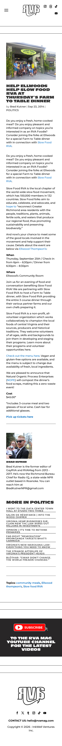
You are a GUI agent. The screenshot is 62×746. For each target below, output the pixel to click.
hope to (11, 206)
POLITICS (12, 110)
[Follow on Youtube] (56, 13)
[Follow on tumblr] (28, 713)
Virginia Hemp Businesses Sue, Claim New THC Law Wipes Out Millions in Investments (27, 523)
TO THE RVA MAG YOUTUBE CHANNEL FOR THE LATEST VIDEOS (31, 644)
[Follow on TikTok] (56, 6)
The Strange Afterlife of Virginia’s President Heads (25, 552)
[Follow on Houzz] (50, 6)
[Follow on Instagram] (45, 6)
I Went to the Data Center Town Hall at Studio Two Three (29, 509)
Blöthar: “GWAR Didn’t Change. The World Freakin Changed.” (28, 558)
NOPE (11, 380)
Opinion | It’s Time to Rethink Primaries (26, 530)
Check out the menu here (23, 355)
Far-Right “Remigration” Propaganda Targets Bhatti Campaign (26, 538)
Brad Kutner (18, 106)
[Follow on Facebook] (17, 713)
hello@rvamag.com (40, 720)
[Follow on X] (22, 713)
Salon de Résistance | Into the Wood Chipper (28, 515)
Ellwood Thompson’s (32, 248)
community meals (28, 582)
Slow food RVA (33, 586)
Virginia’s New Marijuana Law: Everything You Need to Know (28, 545)
